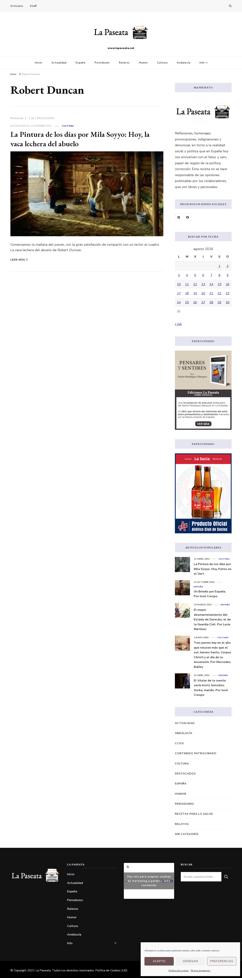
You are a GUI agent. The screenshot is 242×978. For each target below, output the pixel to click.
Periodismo (102, 62)
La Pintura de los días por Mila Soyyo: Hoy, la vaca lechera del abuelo (80, 139)
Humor (143, 62)
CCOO (179, 743)
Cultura (162, 62)
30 (228, 302)
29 (219, 302)
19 (195, 293)
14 (211, 284)
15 (219, 284)
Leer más (17, 260)
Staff (33, 6)
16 (228, 284)
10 (179, 284)
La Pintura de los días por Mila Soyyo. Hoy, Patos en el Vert (212, 569)
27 (203, 302)
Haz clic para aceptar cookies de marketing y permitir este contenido (149, 881)
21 (211, 293)
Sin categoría (187, 834)
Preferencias (221, 961)
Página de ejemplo (200, 970)
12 (195, 284)
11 (187, 284)
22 (219, 293)
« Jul (178, 324)
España (80, 62)
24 (179, 302)
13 (203, 284)
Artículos (16, 6)
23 (228, 293)
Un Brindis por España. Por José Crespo (210, 594)
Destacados (185, 773)
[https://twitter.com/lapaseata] (178, 217)
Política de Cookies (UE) (111, 970)
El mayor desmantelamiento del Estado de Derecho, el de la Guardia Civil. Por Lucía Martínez (212, 619)
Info (202, 62)
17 (179, 293)
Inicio (38, 62)
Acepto (159, 961)
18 (187, 293)
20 (203, 293)
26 (195, 302)
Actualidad (58, 62)
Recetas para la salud (194, 814)
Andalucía (183, 62)
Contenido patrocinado (195, 753)
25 (187, 302)
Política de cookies (179, 970)
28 (211, 302)
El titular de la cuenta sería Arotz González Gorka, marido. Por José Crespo (211, 687)
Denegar (190, 961)
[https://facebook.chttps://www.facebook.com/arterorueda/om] (187, 217)
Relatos (124, 62)
